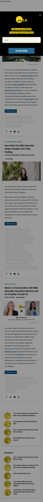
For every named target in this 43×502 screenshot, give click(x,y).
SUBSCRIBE (21, 50)
